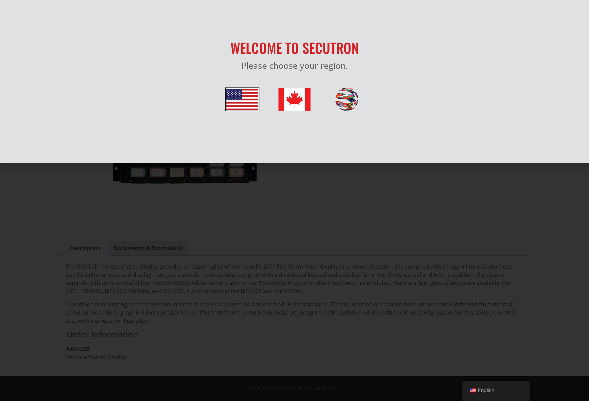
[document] (294, 200)
